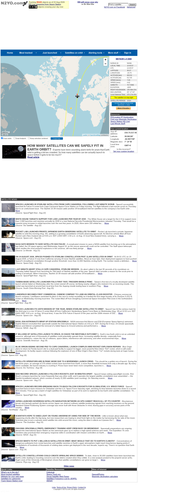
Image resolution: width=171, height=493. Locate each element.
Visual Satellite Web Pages (57, 476)
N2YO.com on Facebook (114, 7)
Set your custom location (123, 151)
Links (54, 487)
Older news (69, 466)
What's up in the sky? (10, 472)
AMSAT (49, 481)
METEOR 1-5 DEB (124, 59)
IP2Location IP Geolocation (121, 117)
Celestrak (50, 472)
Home (10, 52)
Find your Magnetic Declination (123, 119)
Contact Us (82, 487)
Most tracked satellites (10, 474)
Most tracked (25, 52)
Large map (56, 138)
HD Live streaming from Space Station (45, 4)
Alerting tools (95, 52)
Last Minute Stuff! (117, 123)
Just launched (50, 52)
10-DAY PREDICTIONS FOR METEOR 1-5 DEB (123, 104)
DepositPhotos (98, 474)
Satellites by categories (11, 479)
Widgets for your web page (12, 476)
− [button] (105, 63)
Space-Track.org (53, 474)
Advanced (131, 7)
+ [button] (105, 59)
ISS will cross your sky (87, 2)
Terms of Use (61, 487)
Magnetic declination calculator (105, 476)
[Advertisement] (69, 29)
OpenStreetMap (95, 135)
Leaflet (85, 135)
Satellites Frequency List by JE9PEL (61, 479)
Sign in (127, 52)
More (17, 211)
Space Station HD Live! (120, 121)
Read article (33, 157)
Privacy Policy (72, 487)
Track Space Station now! (12, 481)
